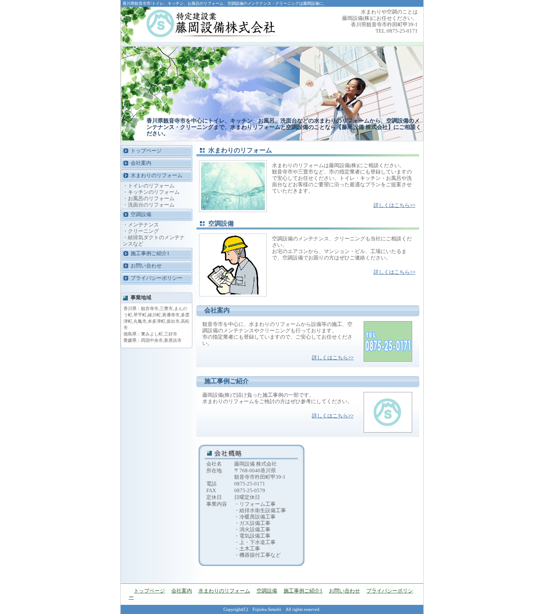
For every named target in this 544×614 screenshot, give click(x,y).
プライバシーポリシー (156, 278)
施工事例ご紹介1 (150, 253)
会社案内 (141, 163)
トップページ (146, 151)
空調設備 (141, 214)
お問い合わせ (146, 266)
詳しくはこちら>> (394, 205)
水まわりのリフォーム (156, 175)
